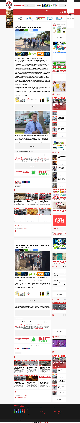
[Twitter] (16, 410)
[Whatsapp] (14, 412)
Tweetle (22, 29)
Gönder (27, 29)
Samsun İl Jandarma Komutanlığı (59, 413)
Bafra (16, 318)
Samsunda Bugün (18, 186)
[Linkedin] (20, 410)
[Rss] (24, 412)
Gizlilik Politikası (43, 413)
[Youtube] (22, 410)
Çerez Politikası (42, 411)
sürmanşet (18, 318)
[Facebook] (14, 410)
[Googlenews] (16, 412)
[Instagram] (18, 410)
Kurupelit (26, 151)
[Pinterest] (24, 410)
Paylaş (17, 29)
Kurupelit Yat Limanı (30, 151)
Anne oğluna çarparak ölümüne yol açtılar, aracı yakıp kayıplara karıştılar (59, 234)
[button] (53, 108)
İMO (24, 151)
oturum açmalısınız (24, 228)
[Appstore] (18, 412)
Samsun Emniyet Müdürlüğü (58, 411)
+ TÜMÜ (65, 299)
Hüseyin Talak (22, 151)
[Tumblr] (22, 412)
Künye (28, 409)
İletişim (29, 414)
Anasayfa (16, 23)
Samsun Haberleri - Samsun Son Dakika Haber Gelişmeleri (26, 23)
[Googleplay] (20, 412)
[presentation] (53, 103)
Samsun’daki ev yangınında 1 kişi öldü (57, 231)
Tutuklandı (21, 318)
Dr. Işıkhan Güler (18, 151)
